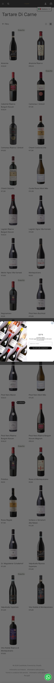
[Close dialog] (52, 323)
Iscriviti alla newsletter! (40, 347)
